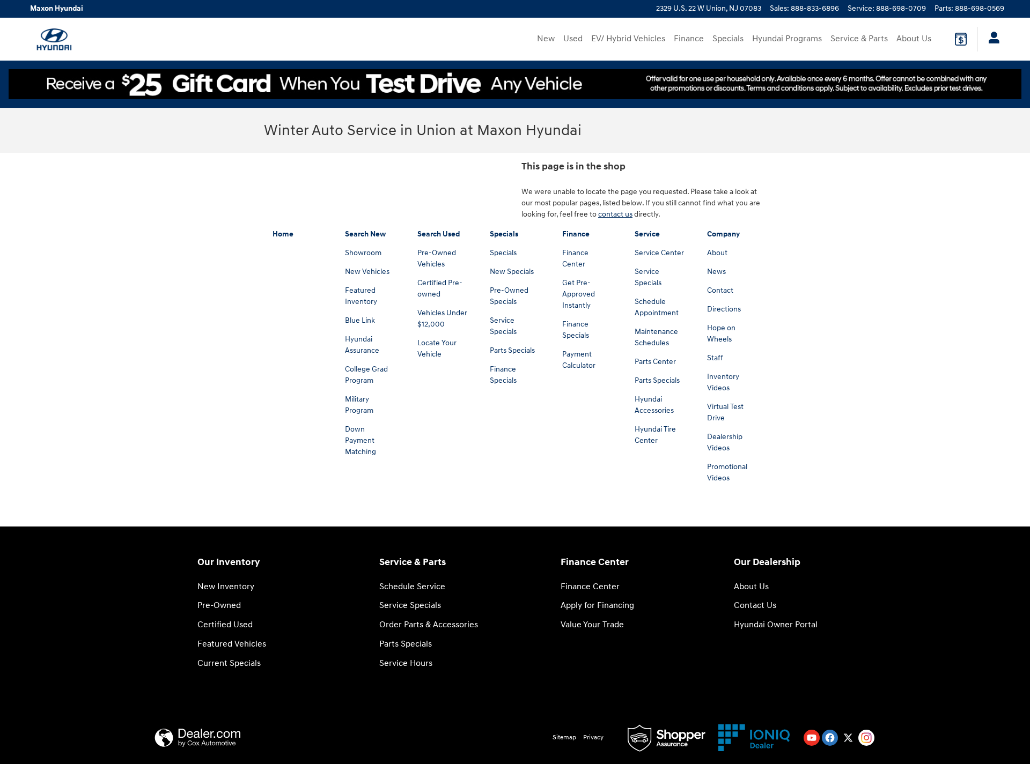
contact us (615, 214)
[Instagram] (866, 738)
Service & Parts (859, 39)
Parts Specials (512, 350)
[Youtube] (812, 738)
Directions (724, 309)
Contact (720, 290)
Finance (689, 39)
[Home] (54, 39)
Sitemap (564, 737)
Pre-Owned (219, 605)
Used (573, 39)
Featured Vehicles (231, 644)
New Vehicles (367, 271)
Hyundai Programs (787, 39)
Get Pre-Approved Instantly (578, 294)
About (717, 252)
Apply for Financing (597, 605)
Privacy (593, 737)
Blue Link (360, 320)
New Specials (512, 271)
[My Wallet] (960, 39)
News (716, 271)
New (546, 39)
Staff (715, 357)
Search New (365, 234)
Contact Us (755, 605)
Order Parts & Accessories (428, 625)
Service (647, 234)
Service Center (659, 252)
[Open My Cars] (991, 39)
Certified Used (225, 625)
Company (723, 234)
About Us (913, 39)
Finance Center (590, 587)
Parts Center (655, 361)
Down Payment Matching (360, 440)
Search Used (438, 234)
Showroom (363, 252)
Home (283, 234)
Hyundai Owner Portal (776, 625)
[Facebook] (830, 738)
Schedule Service (412, 587)
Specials (728, 39)
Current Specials (229, 663)
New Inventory (225, 587)
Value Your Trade (592, 625)
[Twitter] (848, 738)
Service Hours (405, 663)
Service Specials (410, 605)
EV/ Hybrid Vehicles (628, 39)
